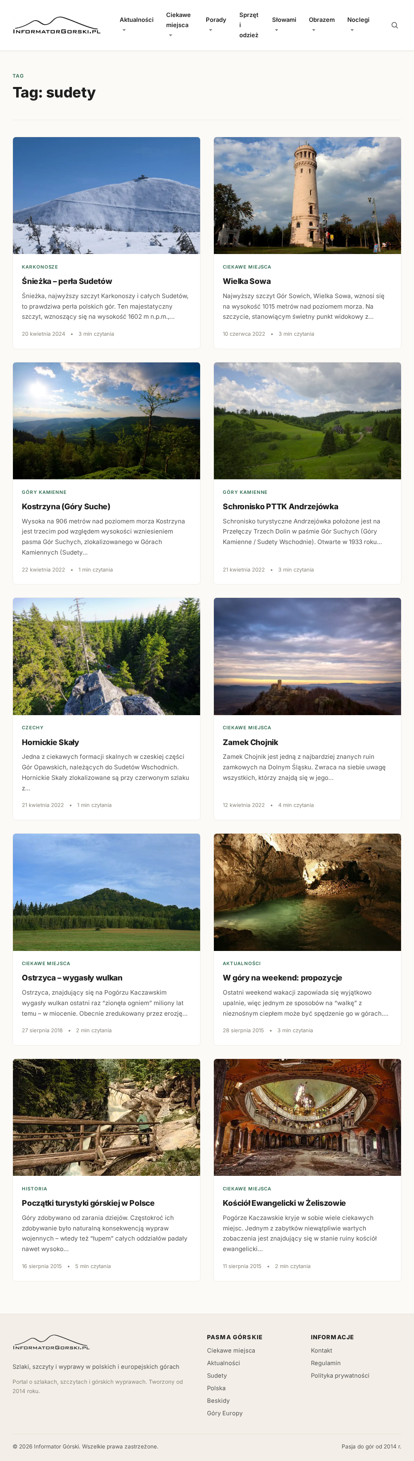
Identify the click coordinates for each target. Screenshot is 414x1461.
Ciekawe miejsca (178, 20)
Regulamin (326, 1363)
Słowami (284, 19)
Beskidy (218, 1400)
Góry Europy (225, 1413)
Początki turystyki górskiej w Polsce (88, 1203)
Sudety (217, 1375)
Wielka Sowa (246, 281)
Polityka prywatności (340, 1375)
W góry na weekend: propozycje (282, 977)
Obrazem (322, 19)
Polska (216, 1388)
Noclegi (358, 19)
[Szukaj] (395, 25)
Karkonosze (40, 267)
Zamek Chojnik (250, 742)
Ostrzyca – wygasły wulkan (72, 977)
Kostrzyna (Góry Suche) (66, 506)
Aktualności (137, 19)
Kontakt (321, 1350)
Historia (34, 1189)
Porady (216, 19)
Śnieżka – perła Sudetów (67, 281)
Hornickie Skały (50, 742)
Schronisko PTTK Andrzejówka (280, 506)
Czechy (33, 727)
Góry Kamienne (44, 492)
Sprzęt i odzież (248, 25)
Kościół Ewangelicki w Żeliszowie (284, 1203)
